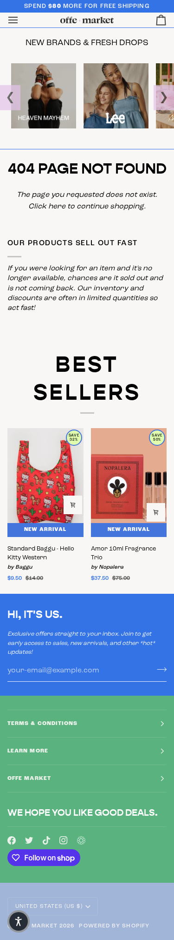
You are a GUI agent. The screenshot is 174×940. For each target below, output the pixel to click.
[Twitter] (29, 840)
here (56, 206)
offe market (36, 926)
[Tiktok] (46, 840)
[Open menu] (21, 20)
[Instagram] (63, 840)
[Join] (159, 669)
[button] (18, 921)
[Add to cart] (73, 505)
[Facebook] (11, 840)
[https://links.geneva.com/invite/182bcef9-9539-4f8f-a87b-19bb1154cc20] (81, 840)
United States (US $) (49, 906)
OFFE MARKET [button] (29, 778)
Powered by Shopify (114, 926)
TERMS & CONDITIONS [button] (42, 723)
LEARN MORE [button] (27, 751)
